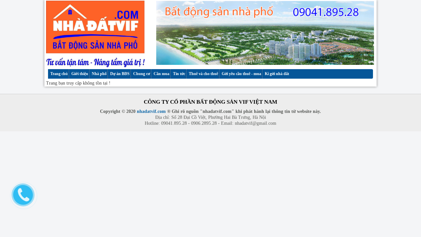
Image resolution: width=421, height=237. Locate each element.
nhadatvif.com (151, 111)
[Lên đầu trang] (410, 220)
